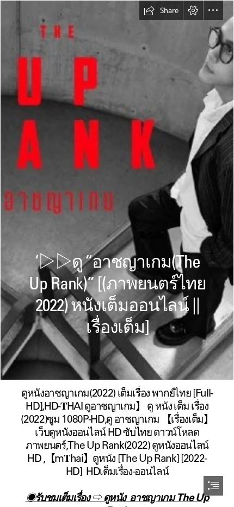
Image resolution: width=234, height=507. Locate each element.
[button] (161, 10)
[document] (117, 253)
